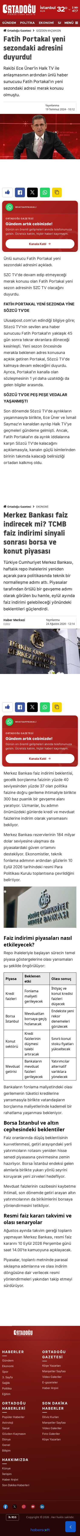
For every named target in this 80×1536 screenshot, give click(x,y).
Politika (7, 1388)
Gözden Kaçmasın (14, 1433)
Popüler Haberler (13, 1416)
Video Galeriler (52, 1376)
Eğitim (6, 1393)
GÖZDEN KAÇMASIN (48, 30)
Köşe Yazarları (51, 1365)
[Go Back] (70, 1526)
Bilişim (6, 1450)
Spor (5, 1371)
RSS (13, 1517)
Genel (6, 1444)
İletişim (7, 1473)
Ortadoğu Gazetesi (19, 30)
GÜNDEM (9, 23)
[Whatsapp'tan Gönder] (45, 192)
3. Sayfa (7, 1377)
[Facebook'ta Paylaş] (20, 192)
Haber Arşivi (50, 1387)
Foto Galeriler (51, 1433)
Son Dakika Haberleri (15, 1485)
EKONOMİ (46, 23)
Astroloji (7, 1422)
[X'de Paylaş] (32, 192)
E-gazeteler (50, 1382)
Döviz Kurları (50, 1416)
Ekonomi (7, 1366)
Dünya (6, 1439)
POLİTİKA (27, 23)
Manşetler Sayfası (54, 1371)
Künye (6, 1468)
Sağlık (6, 1382)
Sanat (6, 1428)
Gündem (7, 1360)
